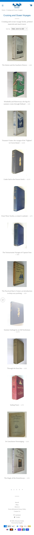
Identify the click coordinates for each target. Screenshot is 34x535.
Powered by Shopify (17, 523)
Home (3, 10)
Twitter (18, 517)
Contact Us (17, 511)
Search (17, 502)
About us (17, 507)
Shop (17, 504)
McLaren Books (19, 521)
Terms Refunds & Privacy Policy (17, 509)
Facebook (18, 515)
